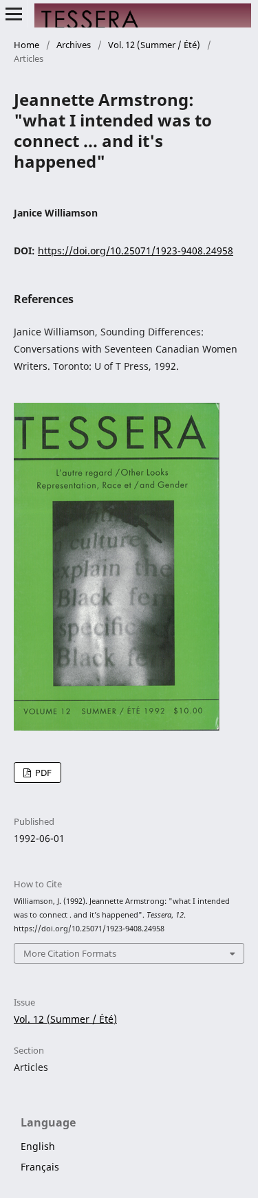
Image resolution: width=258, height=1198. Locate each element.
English (38, 1146)
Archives (73, 44)
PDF (42, 772)
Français (40, 1166)
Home (26, 44)
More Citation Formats (69, 953)
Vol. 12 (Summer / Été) (154, 44)
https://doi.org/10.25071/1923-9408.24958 (135, 250)
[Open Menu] (14, 13)
